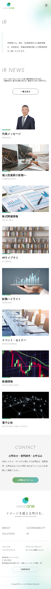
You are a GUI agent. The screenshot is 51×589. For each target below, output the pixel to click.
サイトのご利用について (35, 550)
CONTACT (25, 569)
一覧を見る (25, 91)
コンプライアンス (8, 550)
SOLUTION (8, 534)
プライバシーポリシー (34, 547)
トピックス (6, 547)
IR (28, 534)
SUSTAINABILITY (36, 528)
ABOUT (6, 528)
